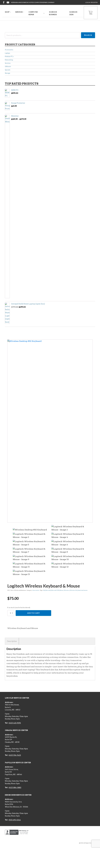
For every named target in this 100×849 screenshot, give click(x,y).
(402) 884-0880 (15, 787)
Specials (7, 70)
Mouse (61, 590)
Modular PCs (9, 56)
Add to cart (33, 613)
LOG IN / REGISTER (91, 2)
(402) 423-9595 (15, 723)
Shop (7, 12)
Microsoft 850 (55, 590)
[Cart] (91, 12)
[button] (8, 341)
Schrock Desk (73, 13)
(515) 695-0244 (15, 820)
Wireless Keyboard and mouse (79, 590)
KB (44, 590)
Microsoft (48, 590)
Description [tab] (12, 641)
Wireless (66, 590)
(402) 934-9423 (15, 755)
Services (19, 12)
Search (88, 35)
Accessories (9, 50)
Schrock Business (53, 13)
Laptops (7, 53)
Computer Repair (33, 13)
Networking (9, 60)
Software (8, 66)
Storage (7, 73)
